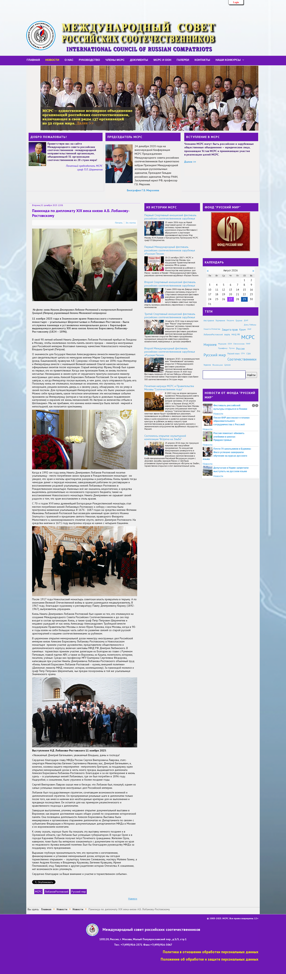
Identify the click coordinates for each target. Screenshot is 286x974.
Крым (242, 329)
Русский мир (78, 891)
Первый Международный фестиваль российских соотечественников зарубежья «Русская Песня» (169, 250)
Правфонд (222, 348)
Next (256, 405)
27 (230, 299)
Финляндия (217, 364)
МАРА (227, 334)
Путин (232, 348)
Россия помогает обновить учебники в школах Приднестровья (228, 437)
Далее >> (190, 161)
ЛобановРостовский (56, 891)
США (248, 353)
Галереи (183, 60)
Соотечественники (241, 359)
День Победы (250, 324)
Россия (240, 348)
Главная (33, 60)
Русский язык (233, 353)
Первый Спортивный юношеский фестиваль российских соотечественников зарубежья (170, 216)
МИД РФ (236, 334)
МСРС (38, 891)
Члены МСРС (115, 60)
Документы (139, 60)
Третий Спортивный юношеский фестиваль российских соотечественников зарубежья (169, 315)
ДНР (246, 320)
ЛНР (249, 329)
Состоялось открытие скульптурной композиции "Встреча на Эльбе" (165, 437)
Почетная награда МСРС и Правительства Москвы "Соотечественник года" (169, 387)
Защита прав (230, 329)
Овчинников (238, 343)
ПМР (248, 343)
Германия (220, 320)
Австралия (209, 320)
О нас (69, 60)
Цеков (227, 364)
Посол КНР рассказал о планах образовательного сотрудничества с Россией (231, 421)
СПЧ (243, 353)
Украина (207, 364)
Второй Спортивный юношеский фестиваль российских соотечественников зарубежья (170, 283)
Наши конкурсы (228, 60)
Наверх (132, 898)
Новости (52, 60)
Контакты (202, 60)
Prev (253, 405)
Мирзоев (210, 344)
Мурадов (222, 343)
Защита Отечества (212, 329)
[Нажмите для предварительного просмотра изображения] (84, 264)
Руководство (89, 60)
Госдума (230, 320)
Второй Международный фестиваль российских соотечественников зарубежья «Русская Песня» (169, 352)
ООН (230, 343)
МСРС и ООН (162, 60)
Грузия (239, 320)
